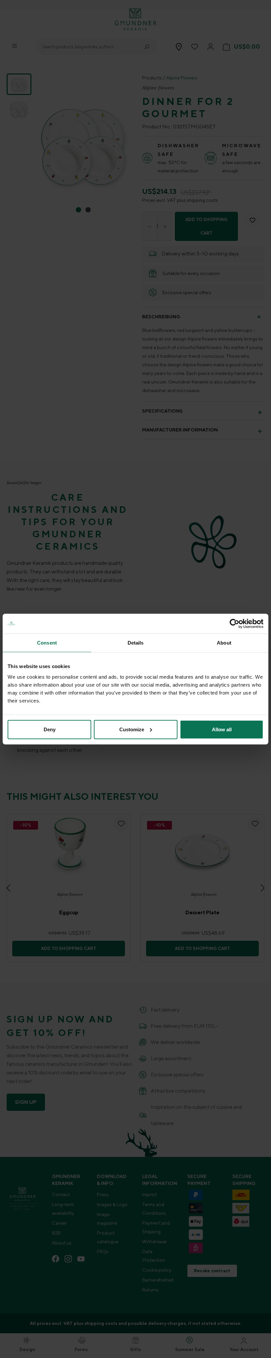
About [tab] (224, 643)
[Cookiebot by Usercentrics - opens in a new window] (234, 624)
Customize (131, 729)
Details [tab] (136, 643)
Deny (50, 729)
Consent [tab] (47, 643)
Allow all (222, 729)
